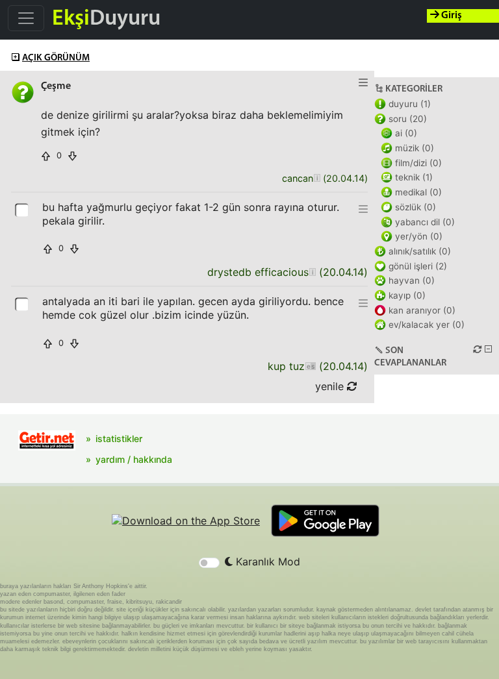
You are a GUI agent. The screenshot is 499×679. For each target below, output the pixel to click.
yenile (331, 386)
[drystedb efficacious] (312, 272)
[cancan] (316, 179)
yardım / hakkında (134, 459)
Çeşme (56, 86)
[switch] (209, 563)
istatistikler (119, 438)
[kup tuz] (310, 366)
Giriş (450, 15)
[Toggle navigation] (26, 18)
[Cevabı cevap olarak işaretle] (22, 209)
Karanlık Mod (266, 561)
